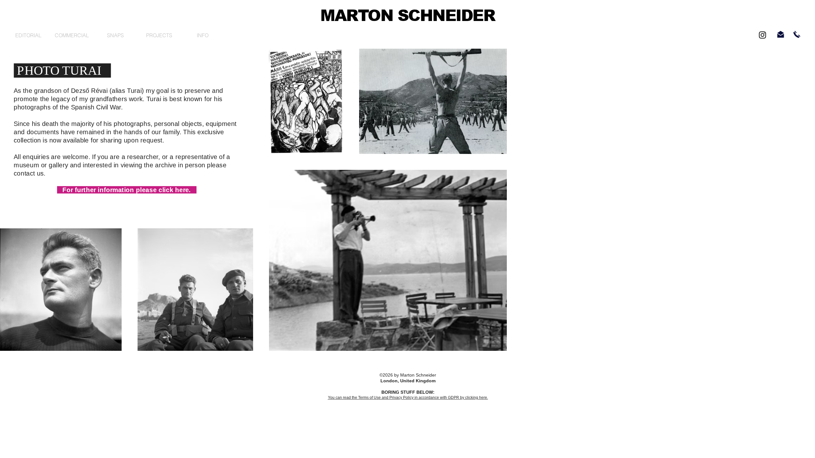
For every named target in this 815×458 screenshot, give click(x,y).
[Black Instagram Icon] (762, 35)
